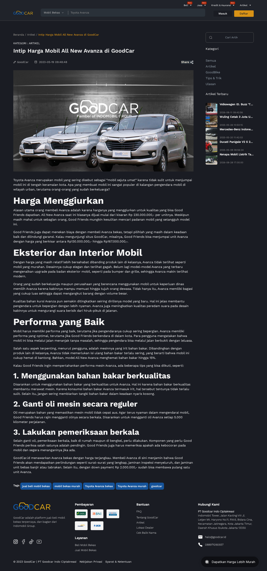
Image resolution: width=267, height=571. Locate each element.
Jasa (199, 5)
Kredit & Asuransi (221, 5)
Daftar (244, 13)
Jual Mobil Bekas (85, 550)
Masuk (223, 13)
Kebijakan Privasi (91, 561)
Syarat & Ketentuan (118, 561)
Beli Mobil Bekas (85, 545)
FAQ (139, 511)
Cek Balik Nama (146, 532)
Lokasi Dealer (145, 527)
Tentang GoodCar (147, 517)
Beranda (18, 34)
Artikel (243, 5)
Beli (186, 5)
